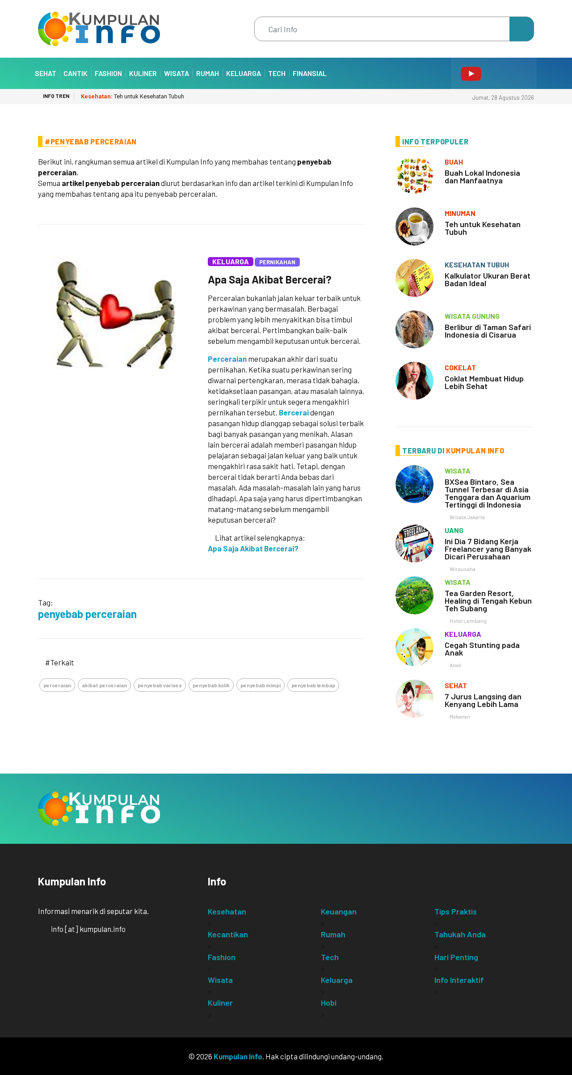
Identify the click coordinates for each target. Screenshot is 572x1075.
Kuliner (143, 73)
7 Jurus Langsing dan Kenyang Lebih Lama (483, 700)
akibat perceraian (104, 685)
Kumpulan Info (238, 1056)
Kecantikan (228, 934)
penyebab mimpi (260, 685)
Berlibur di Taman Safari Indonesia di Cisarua (488, 330)
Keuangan (339, 911)
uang (454, 530)
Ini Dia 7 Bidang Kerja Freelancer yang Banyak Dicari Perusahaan (488, 548)
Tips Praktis (455, 911)
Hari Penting (456, 957)
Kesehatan (227, 911)
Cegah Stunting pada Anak (482, 648)
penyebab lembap (313, 685)
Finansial (310, 73)
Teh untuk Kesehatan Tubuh (132, 96)
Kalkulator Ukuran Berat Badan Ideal (487, 279)
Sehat (45, 73)
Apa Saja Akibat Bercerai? (270, 279)
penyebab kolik (211, 685)
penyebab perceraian (87, 613)
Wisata (176, 73)
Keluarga (243, 73)
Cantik (75, 73)
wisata (458, 470)
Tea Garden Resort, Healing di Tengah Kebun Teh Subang (488, 600)
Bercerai (294, 412)
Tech (277, 73)
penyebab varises (160, 685)
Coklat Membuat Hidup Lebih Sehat (484, 382)
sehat (456, 685)
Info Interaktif (459, 980)
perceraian (57, 685)
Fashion (108, 73)
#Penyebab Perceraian (91, 141)
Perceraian (227, 358)
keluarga (463, 634)
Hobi (328, 1002)
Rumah (207, 73)
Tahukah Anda (460, 934)
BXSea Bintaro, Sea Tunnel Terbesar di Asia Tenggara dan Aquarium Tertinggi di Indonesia (487, 493)
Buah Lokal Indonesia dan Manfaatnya (482, 176)
